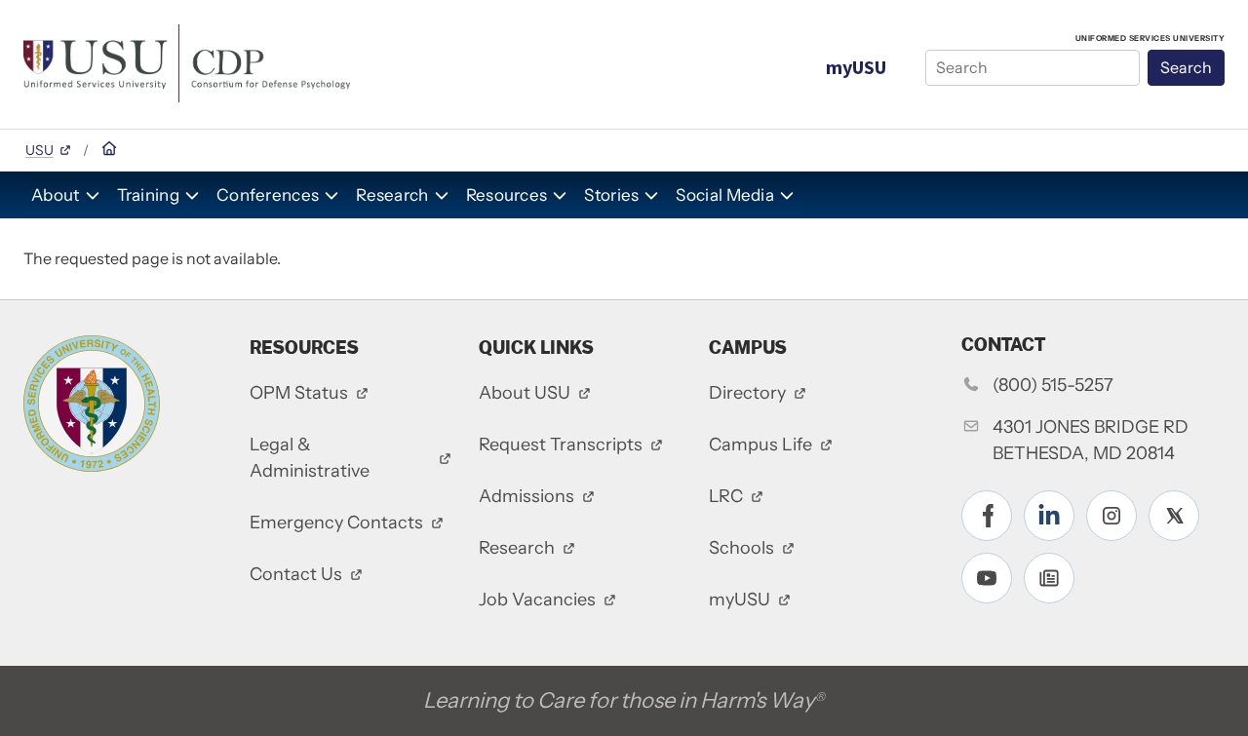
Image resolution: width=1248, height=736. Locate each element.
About (55, 195)
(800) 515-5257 (1053, 385)
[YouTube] (986, 578)
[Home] (186, 61)
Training (148, 195)
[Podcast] (1049, 578)
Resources (507, 195)
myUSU (856, 67)
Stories (611, 195)
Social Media (725, 195)
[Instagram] (1111, 515)
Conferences (267, 195)
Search (1186, 67)
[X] (1174, 515)
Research (392, 195)
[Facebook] (986, 515)
